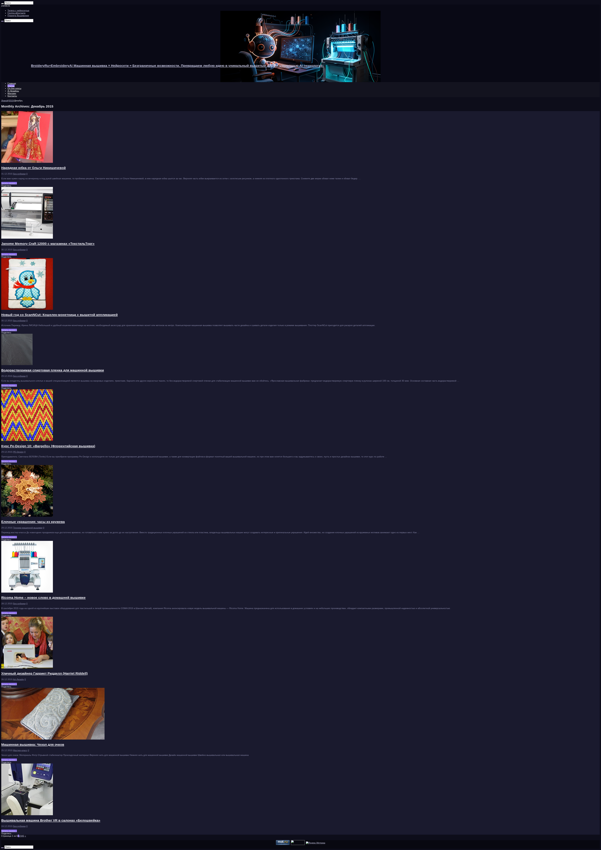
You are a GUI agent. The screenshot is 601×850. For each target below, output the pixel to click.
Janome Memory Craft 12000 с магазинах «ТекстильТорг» (48, 243)
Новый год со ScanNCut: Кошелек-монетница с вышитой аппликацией (59, 314)
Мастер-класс (20, 750)
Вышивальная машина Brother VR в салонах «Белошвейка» (50, 820)
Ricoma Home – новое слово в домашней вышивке (43, 597)
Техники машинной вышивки (27, 527)
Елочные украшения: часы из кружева (33, 521)
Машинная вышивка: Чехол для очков (32, 744)
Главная (12, 83)
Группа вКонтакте (17, 13)
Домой (4, 100)
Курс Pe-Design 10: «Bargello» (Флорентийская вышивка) (48, 446)
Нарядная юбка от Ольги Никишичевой (33, 168)
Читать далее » (9, 183)
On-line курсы (14, 88)
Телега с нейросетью (18, 10)
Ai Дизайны (13, 91)
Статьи (11, 86)
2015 (11, 100)
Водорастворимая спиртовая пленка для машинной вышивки (52, 370)
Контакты (12, 96)
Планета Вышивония (18, 15)
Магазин (12, 93)
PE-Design (18, 452)
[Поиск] (2, 3)
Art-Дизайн (18, 679)
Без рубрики (19, 174)
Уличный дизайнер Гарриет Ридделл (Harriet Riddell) (44, 673)
